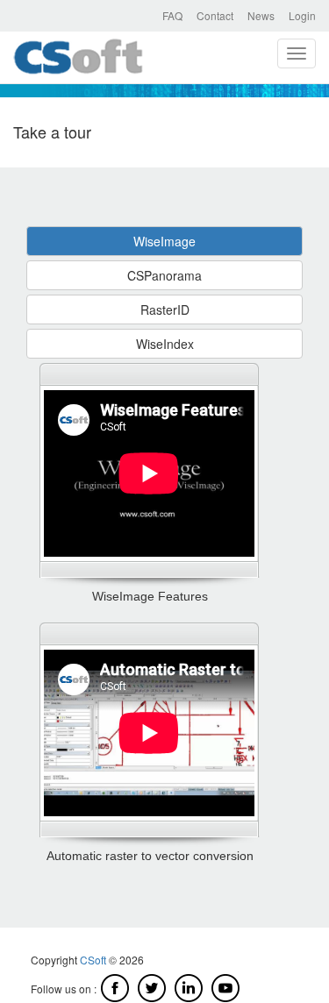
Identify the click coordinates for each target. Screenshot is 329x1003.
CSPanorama (164, 275)
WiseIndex (165, 343)
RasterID (165, 309)
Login (302, 15)
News (261, 15)
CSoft (93, 959)
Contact (215, 15)
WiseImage (164, 241)
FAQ (172, 15)
